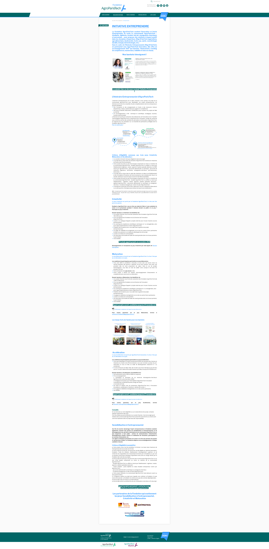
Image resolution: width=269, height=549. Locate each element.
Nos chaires (131, 15)
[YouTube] (167, 6)
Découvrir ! (105, 15)
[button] (151, 1)
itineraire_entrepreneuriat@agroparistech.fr (126, 404)
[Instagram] (164, 6)
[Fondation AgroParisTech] (113, 10)
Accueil (113, 20)
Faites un (163, 15)
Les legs (153, 15)
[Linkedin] (161, 6)
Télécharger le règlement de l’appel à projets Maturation (128, 309)
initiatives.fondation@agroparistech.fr (123, 314)
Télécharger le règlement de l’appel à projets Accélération (128, 399)
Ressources (142, 15)
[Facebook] (158, 6)
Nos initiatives (118, 15)
